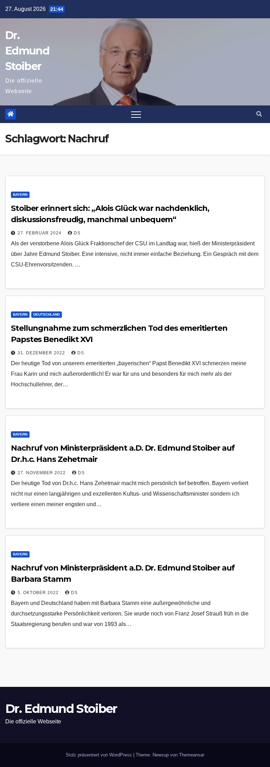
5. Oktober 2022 (39, 592)
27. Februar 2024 (40, 233)
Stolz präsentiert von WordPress (99, 755)
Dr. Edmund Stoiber (27, 51)
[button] (259, 114)
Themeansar (191, 755)
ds (77, 233)
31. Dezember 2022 (42, 352)
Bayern (20, 194)
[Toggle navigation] (136, 114)
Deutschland (46, 314)
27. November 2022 (42, 472)
